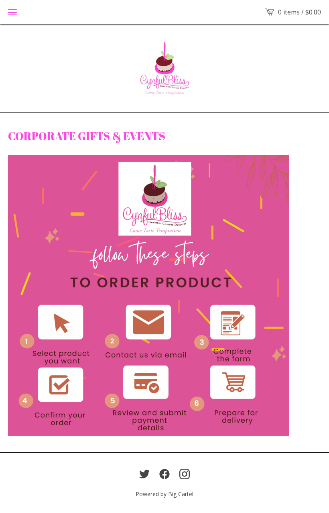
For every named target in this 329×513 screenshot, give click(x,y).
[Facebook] (164, 474)
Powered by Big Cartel (164, 494)
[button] (12, 12)
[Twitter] (144, 474)
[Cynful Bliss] (165, 68)
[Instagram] (184, 474)
